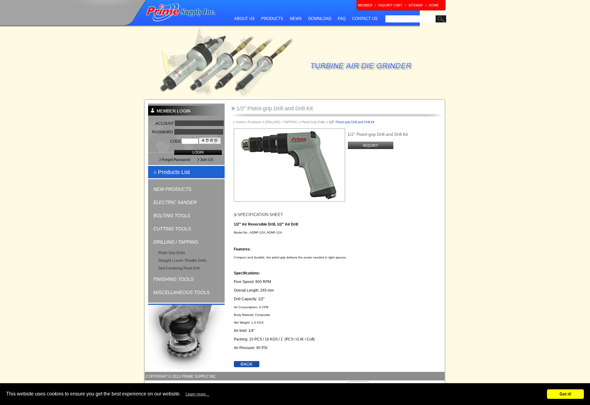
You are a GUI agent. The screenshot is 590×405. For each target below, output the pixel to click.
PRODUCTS (272, 19)
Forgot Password (175, 160)
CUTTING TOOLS (172, 228)
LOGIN (198, 152)
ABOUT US (244, 19)
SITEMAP (415, 5)
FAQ (342, 19)
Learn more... (197, 394)
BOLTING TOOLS (171, 215)
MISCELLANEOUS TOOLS (181, 292)
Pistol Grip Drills (171, 253)
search (390, 25)
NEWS (296, 19)
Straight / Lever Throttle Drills (182, 260)
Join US (210, 160)
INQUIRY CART (390, 5)
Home (241, 122)
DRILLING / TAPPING (175, 242)
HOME (434, 5)
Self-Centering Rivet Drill (179, 268)
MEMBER (365, 5)
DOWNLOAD (319, 19)
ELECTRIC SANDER (175, 202)
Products (254, 122)
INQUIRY (370, 146)
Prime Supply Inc (181, 12)
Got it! (565, 394)
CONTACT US (365, 19)
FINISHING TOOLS (173, 279)
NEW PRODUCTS (172, 189)
